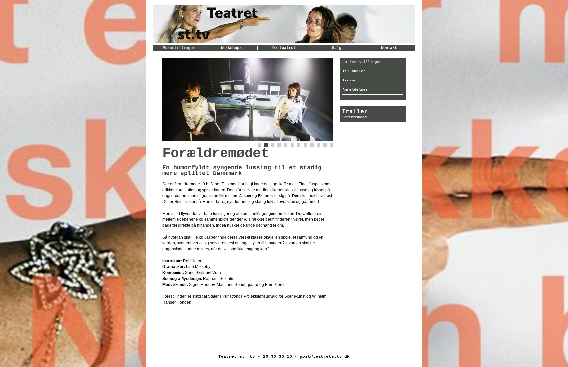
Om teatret (284, 48)
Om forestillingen (362, 62)
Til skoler (354, 71)
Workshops (231, 48)
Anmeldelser (355, 90)
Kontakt (389, 48)
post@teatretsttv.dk (325, 356)
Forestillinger (179, 48)
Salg (336, 48)
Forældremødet (354, 117)
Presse (349, 80)
